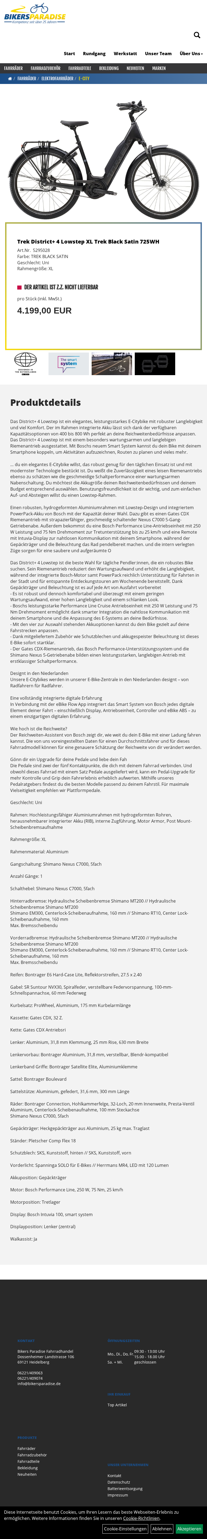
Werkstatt (125, 54)
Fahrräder (13, 68)
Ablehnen (162, 1529)
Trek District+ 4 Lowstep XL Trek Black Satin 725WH (88, 241)
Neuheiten (135, 68)
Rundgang (94, 54)
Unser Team (158, 54)
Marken (159, 68)
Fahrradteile (79, 68)
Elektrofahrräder (57, 78)
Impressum (118, 1495)
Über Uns (190, 54)
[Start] (10, 78)
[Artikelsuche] (197, 35)
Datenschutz (119, 1482)
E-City (84, 78)
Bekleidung (109, 68)
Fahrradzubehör (45, 68)
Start (69, 54)
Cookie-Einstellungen (125, 1529)
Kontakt (114, 1475)
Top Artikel (117, 1404)
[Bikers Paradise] (35, 13)
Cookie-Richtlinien (141, 1518)
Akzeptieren (189, 1529)
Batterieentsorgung (125, 1488)
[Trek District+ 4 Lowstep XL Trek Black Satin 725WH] (103, 159)
